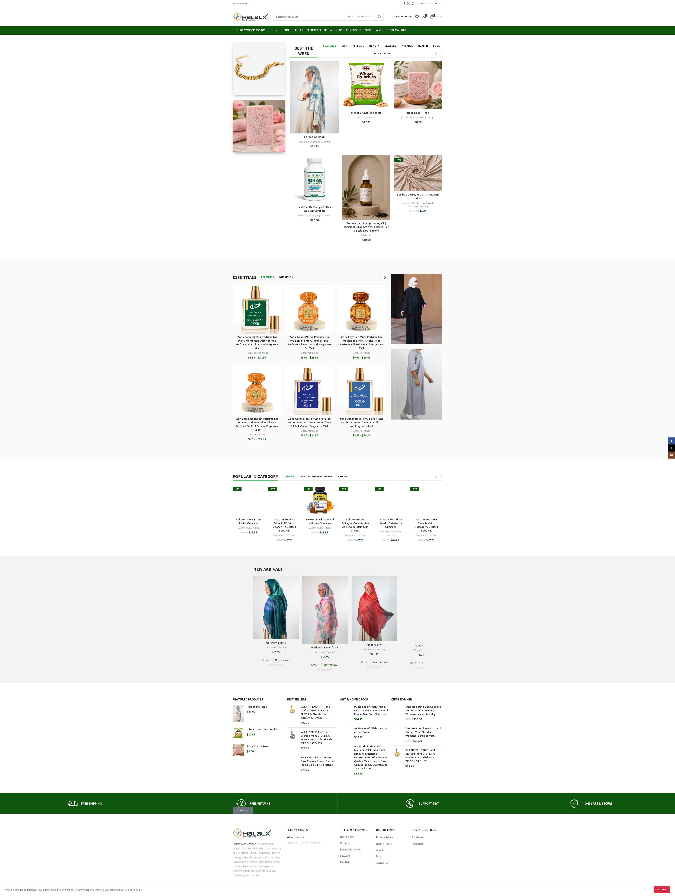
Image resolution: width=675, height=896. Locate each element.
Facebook (417, 837)
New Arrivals (420, 117)
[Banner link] (259, 68)
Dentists (345, 862)
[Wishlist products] (416, 16)
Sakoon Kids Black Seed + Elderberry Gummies (391, 523)
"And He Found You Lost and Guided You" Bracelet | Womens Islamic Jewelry (423, 710)
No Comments (312, 842)
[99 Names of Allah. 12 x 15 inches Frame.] (346, 733)
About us (381, 850)
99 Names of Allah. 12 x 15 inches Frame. (370, 730)
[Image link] (257, 833)
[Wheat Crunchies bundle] (238, 733)
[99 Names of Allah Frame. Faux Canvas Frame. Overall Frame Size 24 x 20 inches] (292, 764)
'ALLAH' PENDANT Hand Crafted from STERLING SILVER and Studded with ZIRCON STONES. (316, 738)
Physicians (346, 843)
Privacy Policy (384, 837)
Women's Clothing (320, 141)
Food (372, 117)
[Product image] (257, 309)
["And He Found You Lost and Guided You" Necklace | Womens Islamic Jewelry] (397, 735)
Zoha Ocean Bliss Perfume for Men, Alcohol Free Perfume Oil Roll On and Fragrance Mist (361, 422)
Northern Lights (276, 642)
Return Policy (384, 843)
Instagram (418, 843)
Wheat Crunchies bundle (366, 112)
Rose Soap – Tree (418, 112)
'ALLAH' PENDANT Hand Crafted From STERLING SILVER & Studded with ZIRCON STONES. (315, 712)
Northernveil (282, 660)
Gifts (303, 352)
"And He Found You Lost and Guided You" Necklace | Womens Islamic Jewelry (423, 732)
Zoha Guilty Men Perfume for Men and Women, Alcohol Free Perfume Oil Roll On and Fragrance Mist (309, 422)
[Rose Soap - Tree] (238, 750)
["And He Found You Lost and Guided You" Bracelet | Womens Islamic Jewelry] (397, 713)
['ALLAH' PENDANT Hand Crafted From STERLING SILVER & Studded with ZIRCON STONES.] (292, 715)
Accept (661, 889)
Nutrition (254, 527)
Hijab (416, 202)
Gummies (243, 527)
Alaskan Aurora (423, 645)
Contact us (382, 862)
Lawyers (345, 855)
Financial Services (350, 849)
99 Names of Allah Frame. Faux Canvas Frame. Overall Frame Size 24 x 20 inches (317, 761)
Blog (379, 856)
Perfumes (262, 352)
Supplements (323, 215)
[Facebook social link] (404, 3)
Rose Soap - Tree (257, 746)
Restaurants (347, 836)
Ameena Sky (374, 644)
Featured (303, 141)
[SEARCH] (379, 17)
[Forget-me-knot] (238, 713)
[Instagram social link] (413, 3)
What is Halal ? (295, 837)
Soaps (431, 117)
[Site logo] (250, 16)
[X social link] (408, 3)
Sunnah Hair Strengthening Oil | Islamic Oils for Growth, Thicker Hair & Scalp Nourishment (366, 227)
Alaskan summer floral (325, 647)
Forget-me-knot (314, 136)
